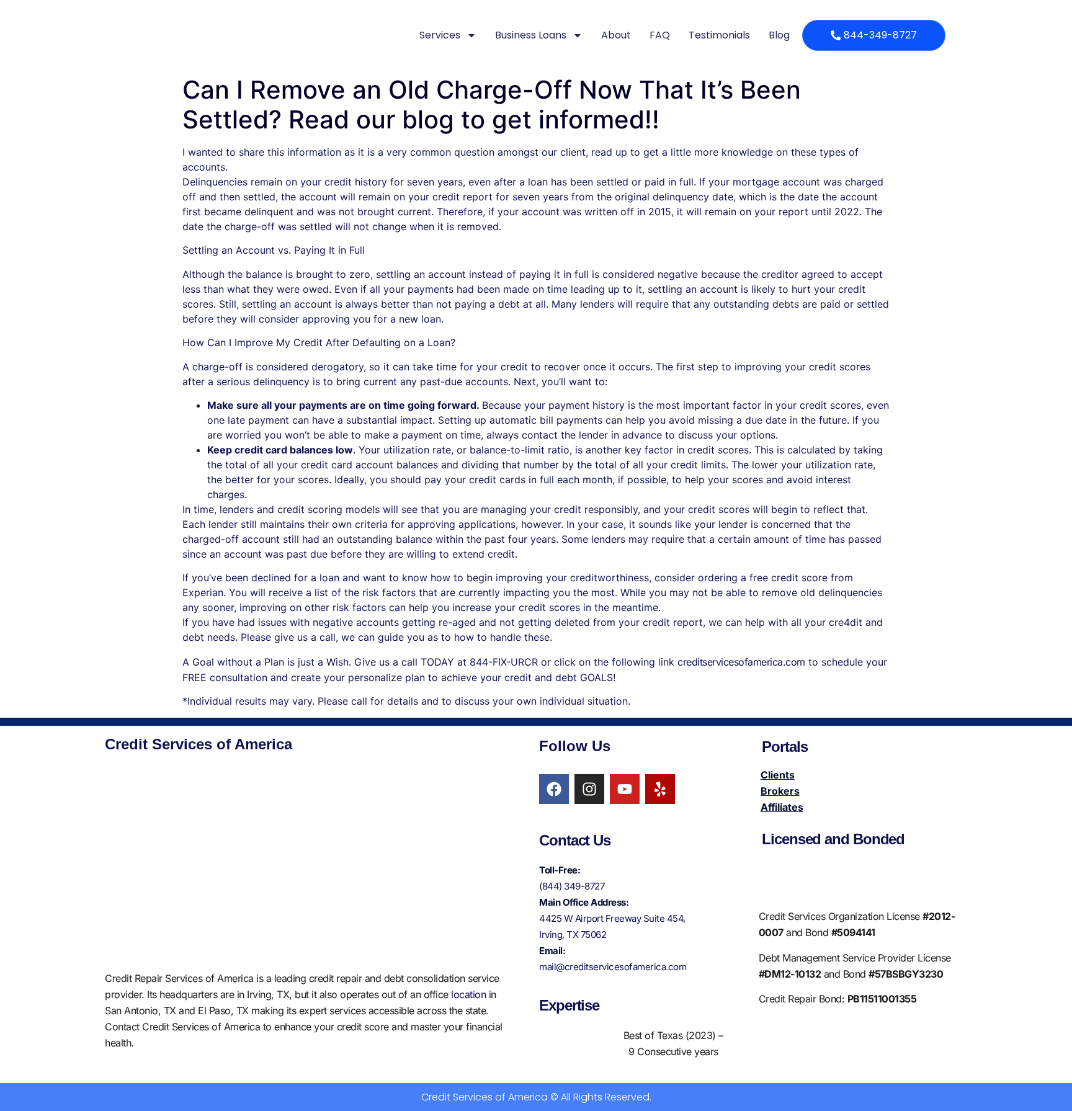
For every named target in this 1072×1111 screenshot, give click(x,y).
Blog (779, 35)
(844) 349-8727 (571, 886)
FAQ (660, 35)
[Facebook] (554, 789)
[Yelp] (660, 789)
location (468, 994)
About (616, 35)
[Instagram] (589, 789)
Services (439, 35)
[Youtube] (625, 789)
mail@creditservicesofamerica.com (612, 967)
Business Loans (530, 35)
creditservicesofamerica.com (741, 662)
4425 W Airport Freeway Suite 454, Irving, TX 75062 (612, 926)
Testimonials (719, 35)
